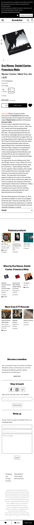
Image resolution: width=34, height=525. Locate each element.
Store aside (18, 476)
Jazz (6, 85)
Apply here (17, 376)
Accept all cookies (26, 15)
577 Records (8, 81)
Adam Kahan (5, 322)
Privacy (7, 478)
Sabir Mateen (16, 285)
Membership (18, 474)
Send (17, 458)
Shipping (8, 474)
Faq (6, 476)
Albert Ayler (27, 244)
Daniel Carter (23, 65)
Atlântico (26, 322)
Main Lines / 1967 (16, 248)
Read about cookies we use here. (10, 12)
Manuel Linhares (28, 320)
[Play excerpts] (3, 60)
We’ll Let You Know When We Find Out (6, 326)
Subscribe (17, 405)
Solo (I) (26, 285)
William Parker (17, 286)
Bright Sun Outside (16, 325)
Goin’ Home (27, 246)
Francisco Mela (11, 69)
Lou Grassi (16, 288)
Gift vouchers (19, 478)
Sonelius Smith (6, 320)
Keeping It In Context (16, 291)
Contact (8, 481)
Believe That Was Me (5, 291)
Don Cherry (5, 244)
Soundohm (17, 20)
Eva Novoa (8, 65)
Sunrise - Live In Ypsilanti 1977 (6, 247)
